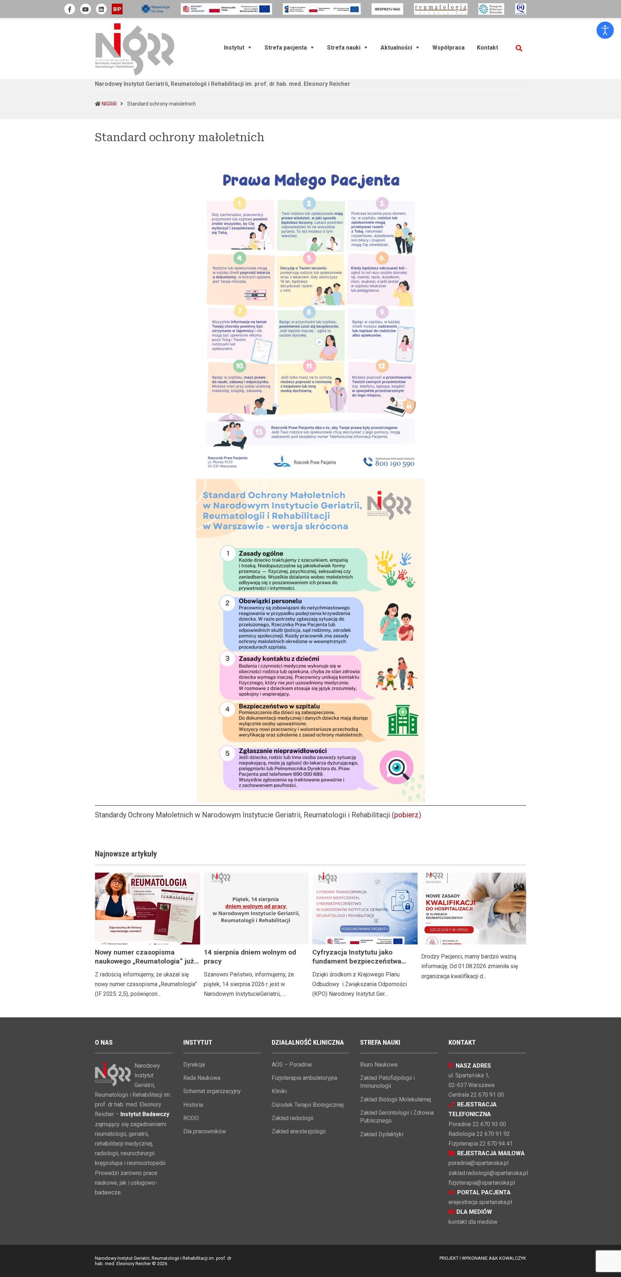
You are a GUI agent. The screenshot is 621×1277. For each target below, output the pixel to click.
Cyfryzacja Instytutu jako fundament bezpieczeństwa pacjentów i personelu (356, 961)
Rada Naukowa (201, 1077)
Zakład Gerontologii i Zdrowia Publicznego (397, 1116)
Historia (193, 1104)
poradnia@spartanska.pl (478, 1163)
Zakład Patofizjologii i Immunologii (387, 1081)
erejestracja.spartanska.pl (480, 1202)
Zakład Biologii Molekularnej (395, 1099)
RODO (191, 1118)
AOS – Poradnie (292, 1064)
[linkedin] (101, 9)
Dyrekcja (194, 1064)
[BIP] (117, 9)
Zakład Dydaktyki (381, 1134)
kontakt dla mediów (472, 1221)
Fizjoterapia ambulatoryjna (304, 1077)
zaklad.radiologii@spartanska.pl (488, 1173)
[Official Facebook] (69, 9)
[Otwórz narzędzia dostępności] (605, 30)
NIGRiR (109, 104)
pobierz (406, 815)
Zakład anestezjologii (299, 1131)
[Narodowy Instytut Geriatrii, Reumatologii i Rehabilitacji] (135, 49)
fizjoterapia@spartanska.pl (481, 1182)
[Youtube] (85, 9)
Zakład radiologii (292, 1118)
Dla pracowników (204, 1131)
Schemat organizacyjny (212, 1091)
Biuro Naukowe (379, 1064)
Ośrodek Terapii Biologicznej (308, 1104)
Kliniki (279, 1091)
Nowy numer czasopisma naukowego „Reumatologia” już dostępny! (144, 961)
